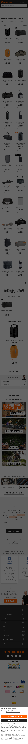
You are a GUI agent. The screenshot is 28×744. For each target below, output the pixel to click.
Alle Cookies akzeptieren (13, 716)
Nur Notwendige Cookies (14, 721)
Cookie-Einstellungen (13, 712)
